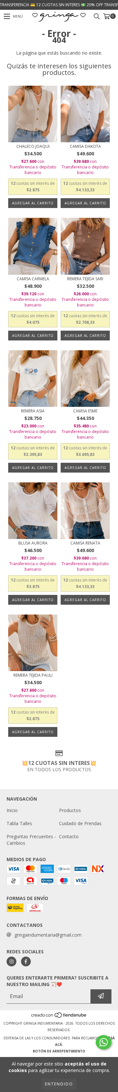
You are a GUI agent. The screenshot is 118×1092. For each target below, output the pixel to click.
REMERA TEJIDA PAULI (32, 675)
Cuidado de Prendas (80, 823)
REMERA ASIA (33, 410)
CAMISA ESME (85, 410)
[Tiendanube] (59, 1016)
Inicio (12, 810)
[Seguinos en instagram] (11, 961)
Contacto (69, 836)
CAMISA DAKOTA (85, 146)
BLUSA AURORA (33, 543)
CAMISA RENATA (85, 543)
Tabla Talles (19, 823)
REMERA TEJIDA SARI (85, 278)
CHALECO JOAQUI (32, 146)
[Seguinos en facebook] (26, 961)
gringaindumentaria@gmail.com (48, 935)
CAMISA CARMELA (33, 278)
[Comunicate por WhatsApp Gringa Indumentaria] (103, 1042)
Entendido (59, 1084)
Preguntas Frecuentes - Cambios (31, 839)
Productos (70, 810)
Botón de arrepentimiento (59, 1051)
